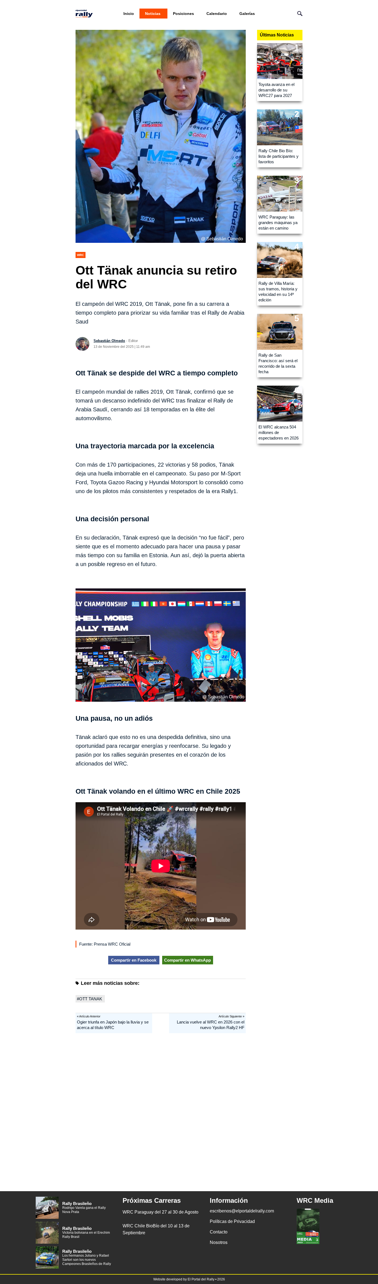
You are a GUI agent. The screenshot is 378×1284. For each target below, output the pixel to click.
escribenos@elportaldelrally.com (242, 1211)
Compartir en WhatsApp (187, 960)
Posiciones (183, 13)
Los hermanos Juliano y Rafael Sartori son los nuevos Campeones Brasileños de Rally (86, 1260)
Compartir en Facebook (133, 960)
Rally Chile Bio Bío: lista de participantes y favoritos (278, 156)
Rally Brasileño (77, 1203)
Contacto (218, 1232)
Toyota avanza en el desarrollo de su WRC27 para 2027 (276, 90)
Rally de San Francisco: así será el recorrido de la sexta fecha (277, 363)
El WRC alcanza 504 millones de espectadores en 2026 (278, 432)
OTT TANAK (90, 998)
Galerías (247, 13)
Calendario (216, 13)
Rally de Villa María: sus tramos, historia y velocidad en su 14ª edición (277, 291)
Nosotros (218, 1242)
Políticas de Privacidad (232, 1221)
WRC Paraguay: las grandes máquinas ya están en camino (277, 222)
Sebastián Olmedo (109, 341)
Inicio (128, 13)
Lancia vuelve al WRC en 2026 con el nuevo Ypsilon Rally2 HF (210, 1025)
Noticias (152, 13)
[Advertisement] (189, 1115)
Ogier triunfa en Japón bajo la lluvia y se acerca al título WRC (113, 1025)
